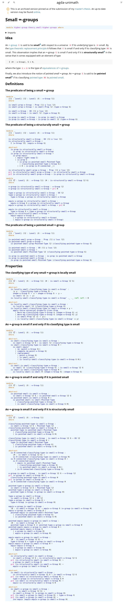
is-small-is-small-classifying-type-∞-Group (34, 365)
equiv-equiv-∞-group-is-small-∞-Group (28, 537)
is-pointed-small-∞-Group (22, 248)
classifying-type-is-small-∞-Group (27, 438)
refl (76, 298)
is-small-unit (27, 357)
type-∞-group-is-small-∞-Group (24, 496)
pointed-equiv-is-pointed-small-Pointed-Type (34, 513)
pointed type (36, 77)
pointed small (56, 77)
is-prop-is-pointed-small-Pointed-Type (40, 162)
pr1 (10, 172)
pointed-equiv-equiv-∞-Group (25, 529)
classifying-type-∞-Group (34, 291)
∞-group (13, 45)
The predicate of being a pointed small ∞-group (34, 225)
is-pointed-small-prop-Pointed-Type (29, 244)
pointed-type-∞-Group (22, 492)
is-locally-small (22, 306)
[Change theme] (8, 2)
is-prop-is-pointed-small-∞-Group (26, 256)
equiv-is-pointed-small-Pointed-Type (36, 463)
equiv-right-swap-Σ (27, 158)
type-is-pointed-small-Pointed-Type (29, 442)
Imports (12, 32)
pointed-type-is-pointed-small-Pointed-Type (34, 430)
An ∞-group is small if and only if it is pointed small (37, 377)
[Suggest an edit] (121, 2)
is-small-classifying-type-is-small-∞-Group (34, 341)
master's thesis (82, 8)
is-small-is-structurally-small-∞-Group (31, 572)
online (37, 12)
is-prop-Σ (22, 160)
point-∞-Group (29, 349)
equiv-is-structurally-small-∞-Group (28, 209)
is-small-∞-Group (17, 111)
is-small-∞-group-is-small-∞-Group (29, 589)
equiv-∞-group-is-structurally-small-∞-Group (32, 201)
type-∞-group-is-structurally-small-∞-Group (32, 193)
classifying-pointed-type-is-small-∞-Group (31, 424)
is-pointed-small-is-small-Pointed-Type (34, 400)
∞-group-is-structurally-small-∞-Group (29, 187)
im (18, 349)
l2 (25, 99)
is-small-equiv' (21, 347)
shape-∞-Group (20, 293)
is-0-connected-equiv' (24, 461)
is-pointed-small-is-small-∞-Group (29, 394)
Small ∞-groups (21, 20)
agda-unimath (67, 2)
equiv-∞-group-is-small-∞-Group (25, 506)
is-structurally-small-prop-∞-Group (27, 170)
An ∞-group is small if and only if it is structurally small (39, 409)
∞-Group (46, 99)
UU (30, 111)
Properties (13, 266)
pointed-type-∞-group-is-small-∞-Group (29, 486)
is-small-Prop (42, 107)
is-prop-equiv (20, 156)
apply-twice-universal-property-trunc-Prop (35, 310)
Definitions (14, 84)
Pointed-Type (43, 426)
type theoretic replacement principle (28, 48)
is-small (33, 113)
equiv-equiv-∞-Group (21, 215)
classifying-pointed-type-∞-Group (39, 164)
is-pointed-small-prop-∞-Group (24, 239)
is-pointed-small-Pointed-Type (27, 252)
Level (18, 99)
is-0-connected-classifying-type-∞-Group (38, 469)
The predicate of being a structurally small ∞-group (37, 124)
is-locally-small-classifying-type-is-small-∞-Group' (39, 289)
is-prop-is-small (47, 119)
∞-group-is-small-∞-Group (22, 473)
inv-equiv (18, 599)
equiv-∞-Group (35, 143)
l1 (11, 99)
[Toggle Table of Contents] (3, 2)
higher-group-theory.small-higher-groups (35, 27)
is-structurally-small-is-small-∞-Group (31, 556)
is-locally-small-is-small (26, 372)
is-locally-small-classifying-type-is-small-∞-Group (38, 304)
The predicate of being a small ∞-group (29, 90)
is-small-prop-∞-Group (20, 105)
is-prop (42, 117)
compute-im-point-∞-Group (30, 351)
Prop (37, 105)
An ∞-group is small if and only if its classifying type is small (42, 324)
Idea (8, 38)
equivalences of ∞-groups (55, 68)
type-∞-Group (61, 107)
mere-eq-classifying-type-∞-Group (34, 312)
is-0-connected (20, 457)
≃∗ (37, 525)
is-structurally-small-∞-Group (24, 139)
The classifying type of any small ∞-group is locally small (40, 272)
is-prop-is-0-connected (38, 166)
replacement (23, 353)
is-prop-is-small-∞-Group (22, 117)
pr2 (10, 174)
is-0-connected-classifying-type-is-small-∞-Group (37, 453)
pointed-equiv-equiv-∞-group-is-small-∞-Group (33, 521)
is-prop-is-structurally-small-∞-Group (31, 149)
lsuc (49, 105)
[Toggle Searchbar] (14, 2)
